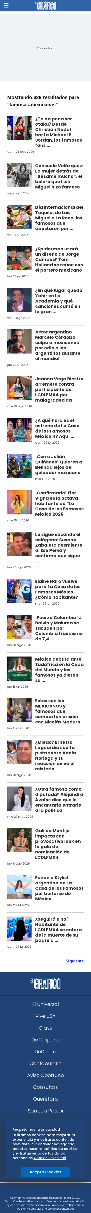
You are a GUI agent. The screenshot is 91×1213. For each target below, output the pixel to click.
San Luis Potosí (45, 1110)
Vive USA (45, 1016)
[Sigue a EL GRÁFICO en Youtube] (50, 1190)
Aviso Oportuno (45, 1075)
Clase (45, 1028)
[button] (6, 5)
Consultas (45, 1087)
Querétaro (45, 1099)
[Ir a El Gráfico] (45, 5)
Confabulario (46, 1063)
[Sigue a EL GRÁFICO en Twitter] (44, 1190)
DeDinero (45, 1051)
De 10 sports (46, 1039)
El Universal (45, 1004)
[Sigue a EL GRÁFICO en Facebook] (40, 1190)
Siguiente (75, 961)
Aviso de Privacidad (49, 1157)
